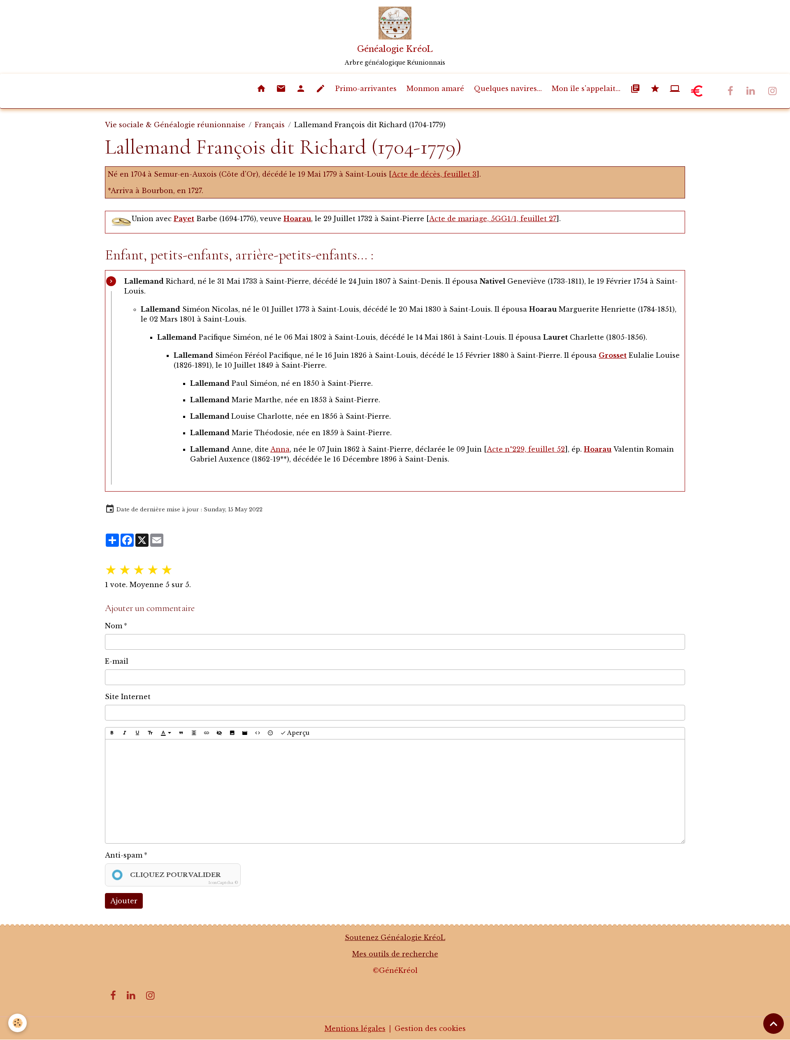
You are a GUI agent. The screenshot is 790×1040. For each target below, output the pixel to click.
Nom (113, 626)
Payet (184, 219)
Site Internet (128, 697)
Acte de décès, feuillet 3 (434, 174)
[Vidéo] (244, 733)
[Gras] (111, 733)
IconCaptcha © (223, 882)
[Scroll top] (773, 1023)
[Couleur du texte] (166, 733)
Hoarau (297, 219)
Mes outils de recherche (395, 954)
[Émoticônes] (270, 733)
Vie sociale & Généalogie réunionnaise (175, 125)
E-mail (116, 661)
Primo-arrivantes (366, 88)
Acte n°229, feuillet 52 (526, 449)
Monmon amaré (435, 88)
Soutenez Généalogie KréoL (395, 937)
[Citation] (181, 733)
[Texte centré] (193, 733)
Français (270, 125)
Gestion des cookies (430, 1028)
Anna (280, 449)
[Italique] (124, 733)
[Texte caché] (219, 733)
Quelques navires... (508, 88)
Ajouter (123, 901)
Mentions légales (355, 1028)
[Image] (232, 733)
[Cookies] (17, 1023)
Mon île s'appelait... (586, 88)
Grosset (613, 355)
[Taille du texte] (150, 733)
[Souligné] (137, 733)
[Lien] (206, 733)
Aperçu (297, 733)
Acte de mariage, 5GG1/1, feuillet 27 (492, 219)
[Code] (257, 733)
